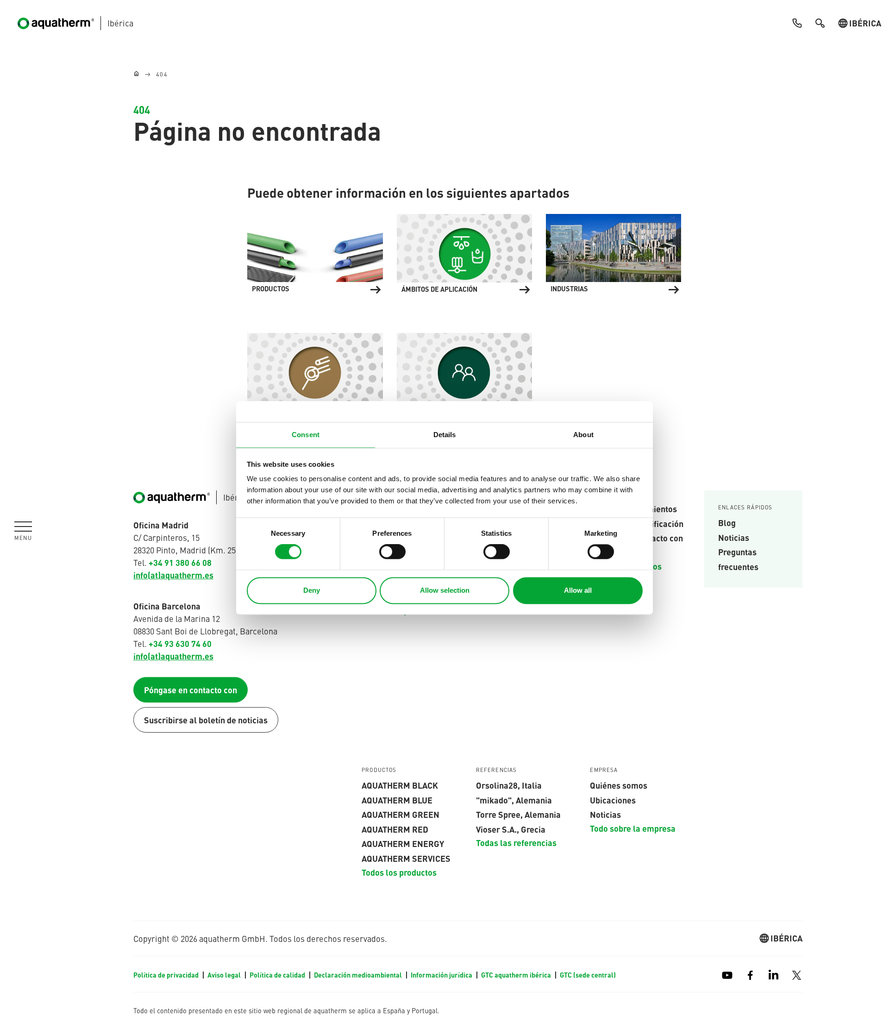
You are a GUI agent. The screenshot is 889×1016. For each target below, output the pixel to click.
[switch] (392, 552)
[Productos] (314, 252)
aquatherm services (406, 858)
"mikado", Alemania (514, 800)
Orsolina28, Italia (509, 785)
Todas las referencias (516, 842)
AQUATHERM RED (395, 829)
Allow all (578, 590)
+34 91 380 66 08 (180, 562)
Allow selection (445, 590)
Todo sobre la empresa (633, 828)
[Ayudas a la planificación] (314, 371)
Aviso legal (224, 974)
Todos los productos (399, 872)
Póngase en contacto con (190, 690)
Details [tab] (444, 435)
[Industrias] (613, 252)
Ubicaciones (613, 800)
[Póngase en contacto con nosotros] (464, 371)
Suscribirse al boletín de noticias (206, 720)
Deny (311, 590)
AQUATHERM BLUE (397, 800)
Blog (727, 522)
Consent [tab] (305, 435)
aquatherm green (400, 814)
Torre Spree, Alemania (518, 814)
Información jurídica (442, 974)
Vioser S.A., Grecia (510, 829)
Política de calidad (278, 974)
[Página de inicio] (136, 74)
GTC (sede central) (588, 974)
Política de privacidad (166, 974)
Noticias (733, 537)
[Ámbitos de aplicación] (464, 252)
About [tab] (583, 435)
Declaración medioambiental (358, 974)
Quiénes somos (618, 785)
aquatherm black (400, 785)
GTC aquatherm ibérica (516, 974)
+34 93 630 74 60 (180, 643)
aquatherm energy (403, 843)
